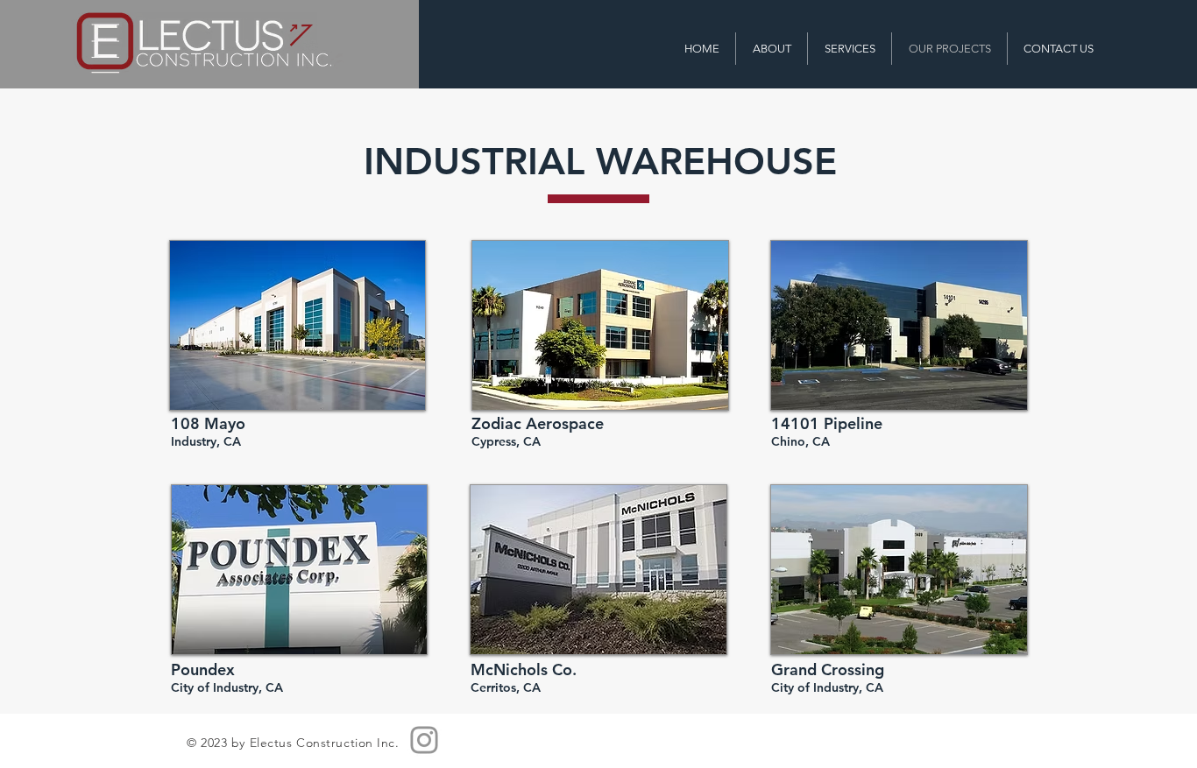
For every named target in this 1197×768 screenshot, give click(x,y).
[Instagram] (424, 740)
